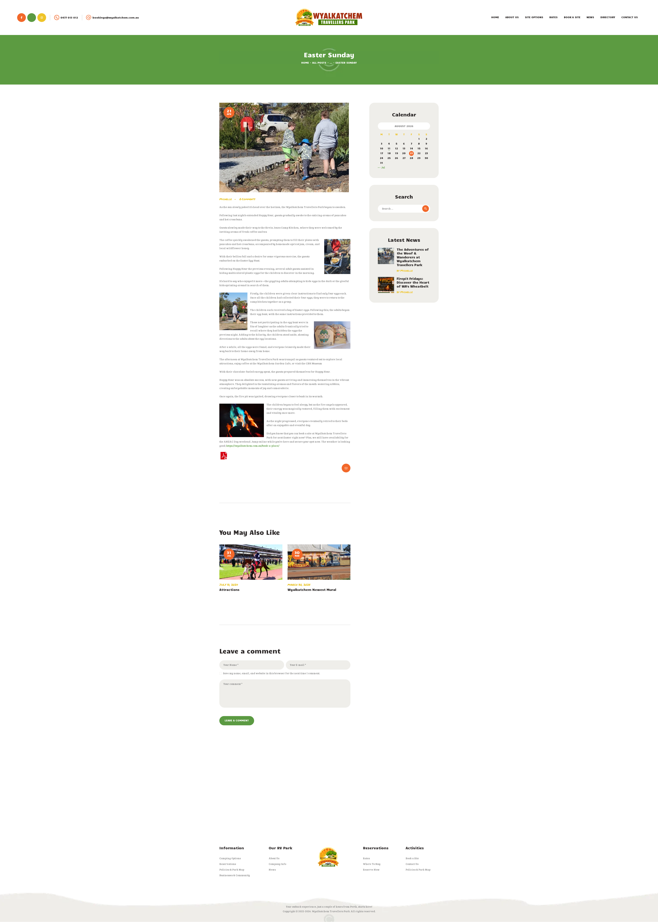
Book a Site (412, 858)
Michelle (226, 199)
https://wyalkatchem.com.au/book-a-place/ (252, 445)
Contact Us (412, 864)
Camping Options (230, 858)
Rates (366, 858)
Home (305, 62)
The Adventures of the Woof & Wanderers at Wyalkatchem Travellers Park (413, 257)
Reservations (227, 864)
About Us (274, 858)
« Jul (382, 167)
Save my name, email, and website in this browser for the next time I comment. (271, 673)
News (272, 869)
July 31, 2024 (228, 585)
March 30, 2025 (299, 585)
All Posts (319, 62)
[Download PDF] (223, 454)
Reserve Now (371, 869)
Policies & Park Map (231, 869)
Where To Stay (371, 864)
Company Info (277, 864)
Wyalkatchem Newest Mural (312, 589)
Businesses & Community (234, 875)
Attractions (229, 589)
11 (389, 148)
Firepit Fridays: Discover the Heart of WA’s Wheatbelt (413, 282)
